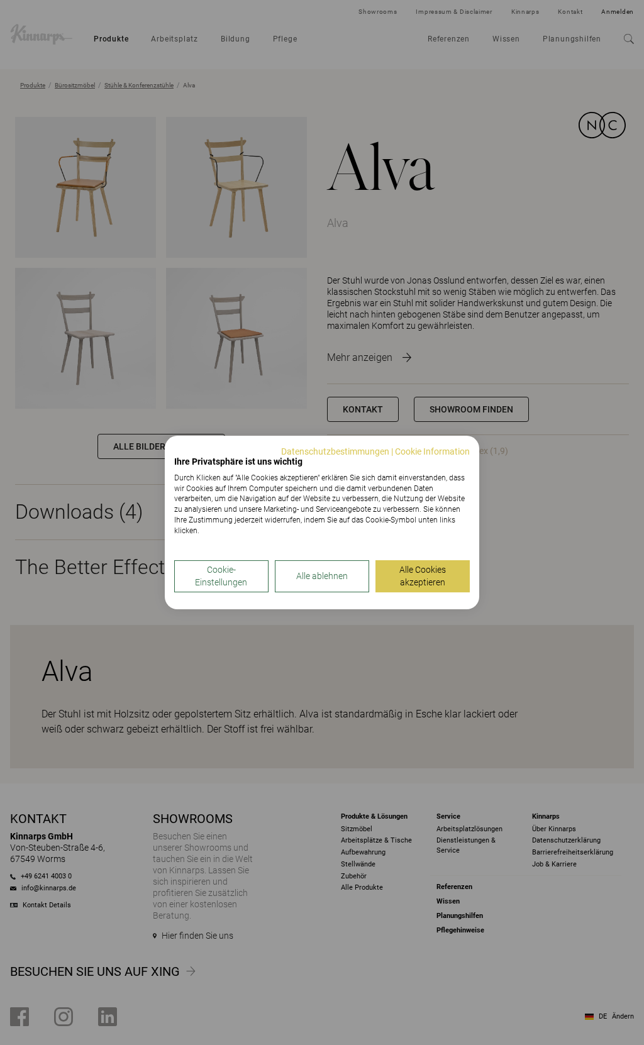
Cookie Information (432, 451)
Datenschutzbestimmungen (335, 451)
